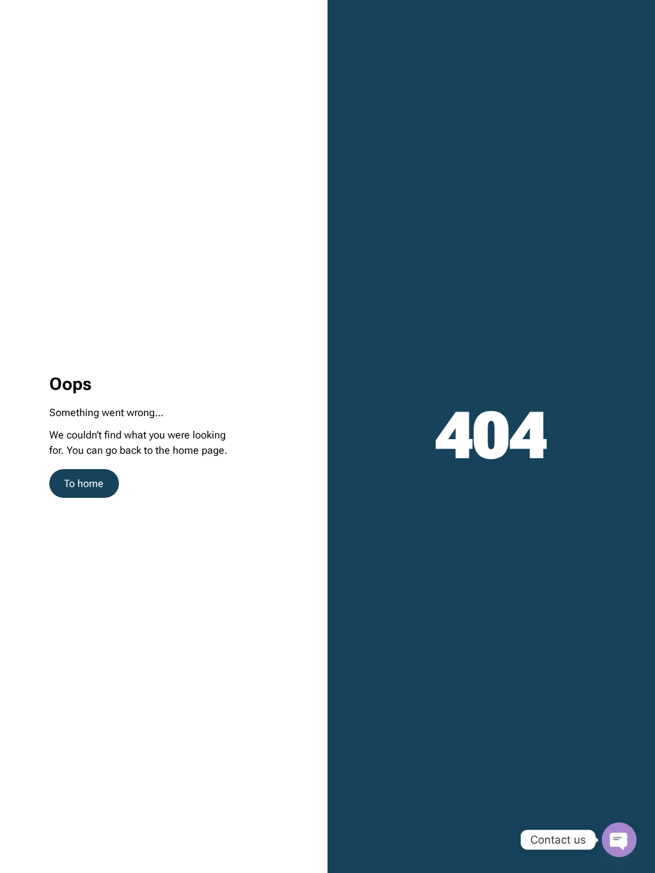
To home (84, 483)
